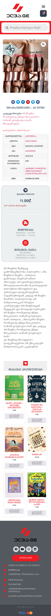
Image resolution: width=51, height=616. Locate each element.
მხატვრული (11, 124)
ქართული (30, 151)
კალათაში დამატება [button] (14, 416)
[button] (43, 6)
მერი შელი (31, 141)
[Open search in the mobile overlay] (25, 27)
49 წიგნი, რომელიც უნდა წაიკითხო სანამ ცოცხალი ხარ (21, 117)
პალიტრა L (31, 136)
